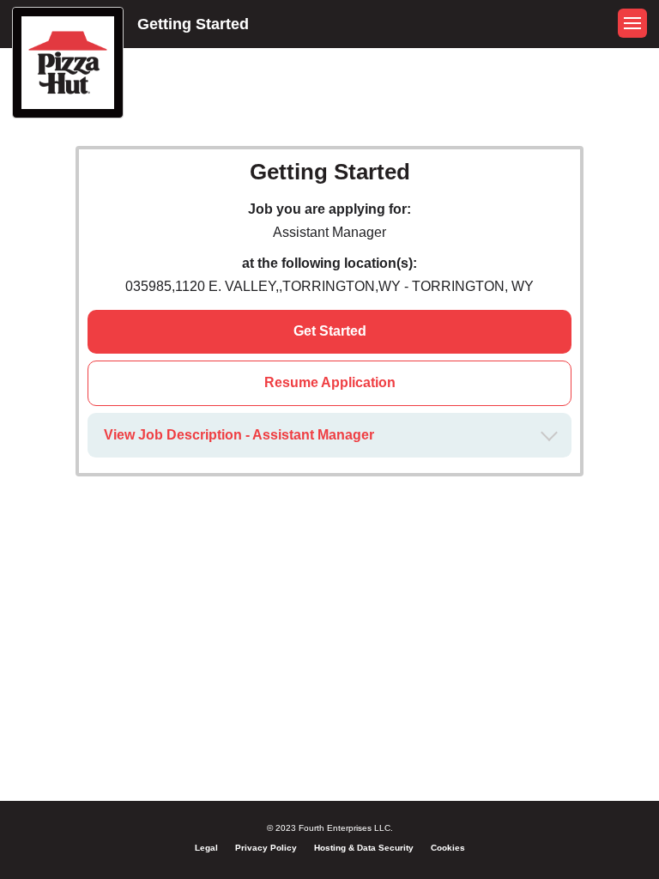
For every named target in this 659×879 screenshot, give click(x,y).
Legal (206, 847)
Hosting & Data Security (364, 847)
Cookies (448, 847)
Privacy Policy (266, 847)
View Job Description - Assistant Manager (239, 434)
